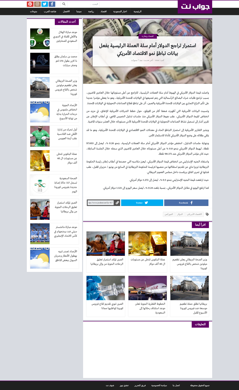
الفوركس (169, 214)
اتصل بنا (176, 385)
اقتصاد (104, 11)
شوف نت (110, 385)
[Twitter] (44, 4)
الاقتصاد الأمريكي (194, 214)
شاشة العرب (50, 11)
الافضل (66, 11)
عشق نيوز (124, 385)
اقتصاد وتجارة (148, 36)
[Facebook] (52, 4)
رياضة (91, 11)
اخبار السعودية (120, 11)
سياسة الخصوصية (159, 385)
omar (157, 60)
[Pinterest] (30, 4)
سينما (79, 11)
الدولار (180, 214)
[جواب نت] (195, 6)
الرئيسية (137, 11)
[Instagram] (37, 4)
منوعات (33, 11)
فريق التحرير (140, 385)
